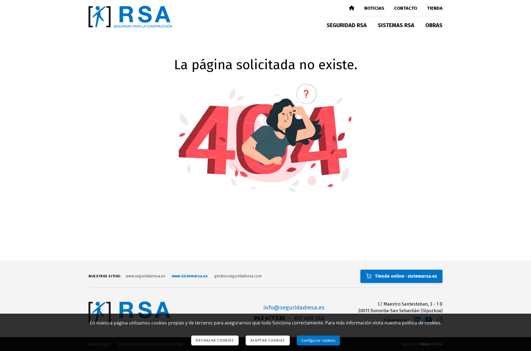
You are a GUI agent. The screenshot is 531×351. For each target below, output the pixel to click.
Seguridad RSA (347, 25)
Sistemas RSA (396, 25)
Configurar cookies (318, 340)
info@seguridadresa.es (293, 307)
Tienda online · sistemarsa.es (406, 276)
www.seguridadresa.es (145, 276)
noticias (374, 8)
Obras (433, 25)
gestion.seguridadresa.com (238, 276)
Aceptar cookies (267, 340)
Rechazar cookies (215, 340)
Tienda (434, 8)
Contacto (405, 8)
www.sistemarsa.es (190, 276)
